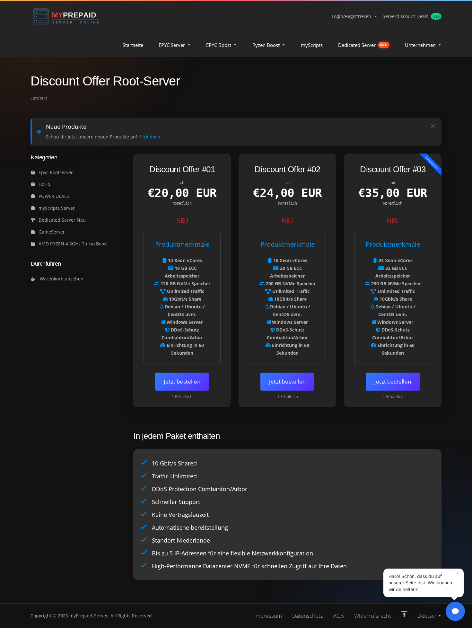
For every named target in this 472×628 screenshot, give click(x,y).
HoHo (43, 184)
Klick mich (149, 137)
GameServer (51, 232)
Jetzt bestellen (182, 381)
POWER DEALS (53, 196)
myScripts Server (56, 208)
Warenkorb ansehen (60, 279)
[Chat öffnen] (455, 611)
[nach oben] (404, 614)
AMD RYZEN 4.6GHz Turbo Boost (72, 244)
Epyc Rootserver (55, 172)
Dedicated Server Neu (61, 220)
